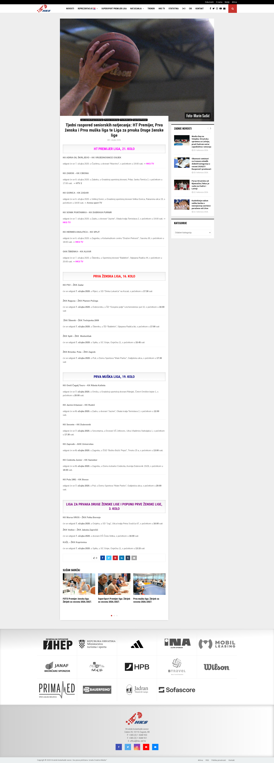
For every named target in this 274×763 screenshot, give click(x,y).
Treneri (151, 8)
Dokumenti (209, 2)
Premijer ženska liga (112, 120)
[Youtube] (221, 8)
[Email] (225, 8)
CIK (190, 8)
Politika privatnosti (218, 760)
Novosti (70, 8)
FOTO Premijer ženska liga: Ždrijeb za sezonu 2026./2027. (77, 600)
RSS (207, 760)
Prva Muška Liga (125, 120)
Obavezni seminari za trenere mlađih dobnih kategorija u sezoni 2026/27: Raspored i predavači (201, 164)
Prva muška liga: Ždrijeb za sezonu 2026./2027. (146, 600)
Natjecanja (136, 8)
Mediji (227, 2)
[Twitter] (214, 8)
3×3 (183, 8)
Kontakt (200, 8)
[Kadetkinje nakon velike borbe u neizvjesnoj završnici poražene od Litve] (182, 204)
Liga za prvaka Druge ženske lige (92, 120)
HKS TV (162, 8)
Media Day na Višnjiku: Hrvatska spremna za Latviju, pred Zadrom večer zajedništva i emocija (201, 141)
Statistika (174, 8)
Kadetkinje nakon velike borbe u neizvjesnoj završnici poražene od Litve (201, 204)
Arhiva (234, 2)
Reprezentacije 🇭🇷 (86, 8)
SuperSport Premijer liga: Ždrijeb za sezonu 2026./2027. (114, 600)
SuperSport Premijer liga (114, 8)
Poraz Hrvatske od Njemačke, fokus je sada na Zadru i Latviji (200, 184)
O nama (219, 2)
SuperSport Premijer (140, 120)
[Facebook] (211, 8)
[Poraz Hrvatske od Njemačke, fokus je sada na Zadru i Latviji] (182, 185)
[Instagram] (217, 8)
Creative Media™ (100, 760)
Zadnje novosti (183, 128)
